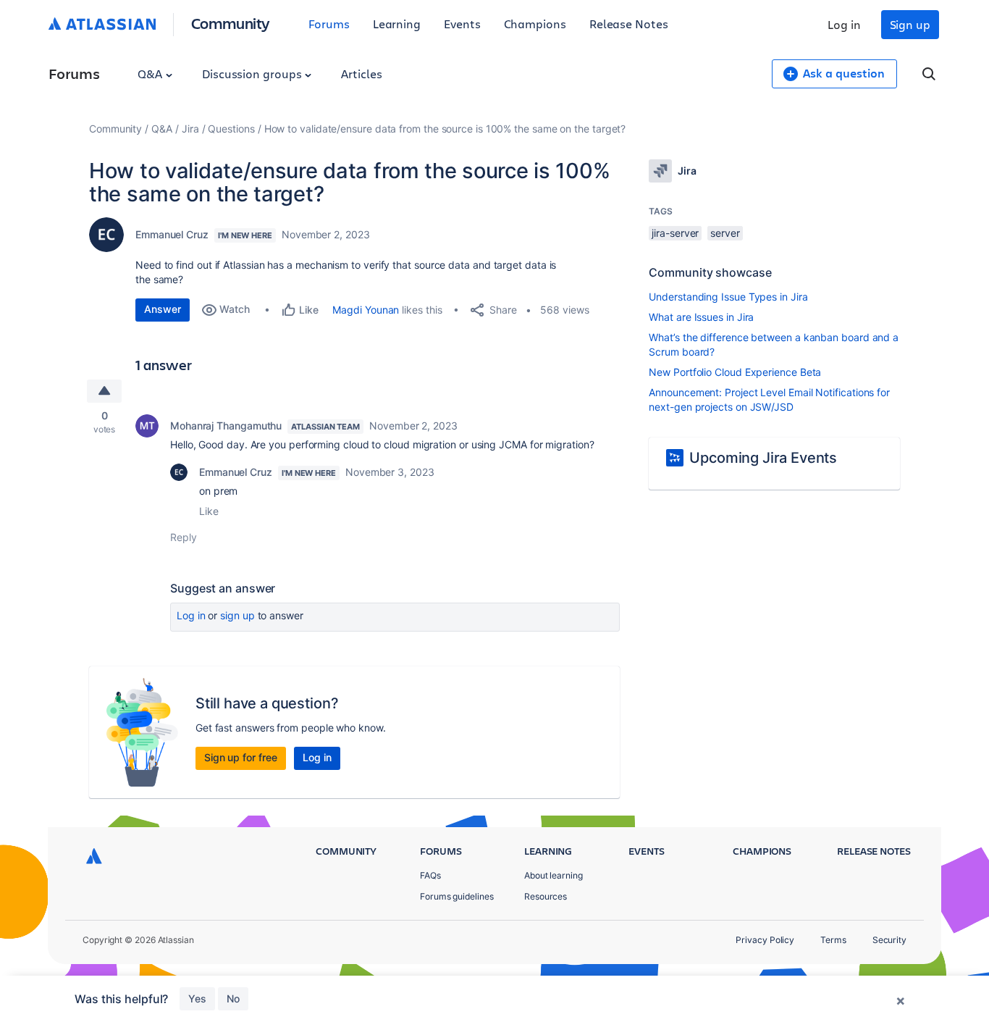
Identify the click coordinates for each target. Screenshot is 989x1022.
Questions (231, 128)
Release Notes (628, 23)
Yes (197, 998)
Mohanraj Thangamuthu (226, 425)
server (725, 233)
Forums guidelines (457, 896)
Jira (190, 128)
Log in (844, 24)
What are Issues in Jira (701, 317)
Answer (162, 309)
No (233, 998)
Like (209, 511)
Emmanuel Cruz (172, 234)
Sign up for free (240, 757)
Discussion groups (253, 73)
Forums (329, 23)
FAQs (430, 875)
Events (462, 23)
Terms (833, 939)
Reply (183, 537)
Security (889, 939)
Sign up (910, 24)
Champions (535, 23)
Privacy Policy (765, 939)
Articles (361, 73)
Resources (545, 896)
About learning (553, 875)
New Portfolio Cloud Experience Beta (735, 372)
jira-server (675, 233)
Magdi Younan (365, 309)
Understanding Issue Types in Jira (728, 296)
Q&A (151, 73)
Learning (397, 23)
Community (230, 22)
